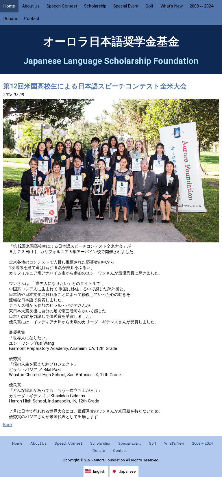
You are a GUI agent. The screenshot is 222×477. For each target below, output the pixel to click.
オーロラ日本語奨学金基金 (111, 41)
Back (7, 424)
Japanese (127, 471)
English (99, 471)
